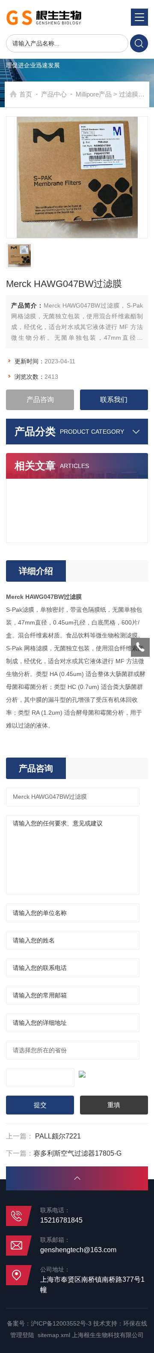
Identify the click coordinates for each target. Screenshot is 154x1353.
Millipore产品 (94, 94)
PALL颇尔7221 (58, 1136)
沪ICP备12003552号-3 (61, 1323)
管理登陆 (22, 1335)
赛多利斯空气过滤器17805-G (77, 1153)
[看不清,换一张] (77, 1073)
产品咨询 (40, 399)
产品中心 (54, 94)
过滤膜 (128, 94)
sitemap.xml (54, 1335)
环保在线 (135, 1323)
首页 (25, 94)
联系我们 (113, 399)
